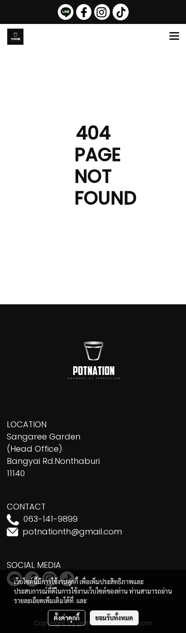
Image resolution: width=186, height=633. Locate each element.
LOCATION (26, 424)
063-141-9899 (50, 518)
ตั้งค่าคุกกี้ (66, 618)
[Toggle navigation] (174, 37)
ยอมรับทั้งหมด (114, 618)
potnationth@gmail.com (72, 531)
